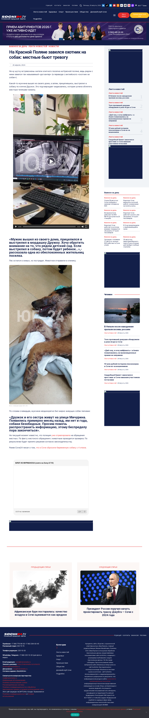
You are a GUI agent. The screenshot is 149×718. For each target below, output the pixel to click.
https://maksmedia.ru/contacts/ (28, 664)
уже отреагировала (60, 435)
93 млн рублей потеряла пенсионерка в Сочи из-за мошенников (119, 130)
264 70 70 (20, 646)
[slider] (49, 226)
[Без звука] (83, 227)
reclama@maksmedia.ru (11, 666)
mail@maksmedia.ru (10, 678)
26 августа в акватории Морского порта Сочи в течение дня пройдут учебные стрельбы (131, 243)
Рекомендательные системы (13, 685)
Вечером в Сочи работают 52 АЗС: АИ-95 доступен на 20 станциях (112, 215)
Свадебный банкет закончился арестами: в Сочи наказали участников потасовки (121, 142)
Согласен (75, 715)
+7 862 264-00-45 (32, 644)
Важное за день (18, 46)
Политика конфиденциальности (14, 694)
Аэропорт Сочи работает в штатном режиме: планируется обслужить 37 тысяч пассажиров (112, 228)
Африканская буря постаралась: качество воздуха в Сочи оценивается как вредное (40, 613)
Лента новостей (37, 46)
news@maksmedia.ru (23, 662)
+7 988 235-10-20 (26, 655)
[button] (80, 5)
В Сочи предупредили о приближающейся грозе (131, 227)
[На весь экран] (86, 227)
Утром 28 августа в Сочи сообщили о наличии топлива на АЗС (111, 203)
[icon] (103, 5)
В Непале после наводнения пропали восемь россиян (120, 97)
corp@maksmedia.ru (20, 669)
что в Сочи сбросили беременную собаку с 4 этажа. (61, 447)
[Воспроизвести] (16, 227)
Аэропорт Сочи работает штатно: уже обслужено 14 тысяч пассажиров (131, 215)
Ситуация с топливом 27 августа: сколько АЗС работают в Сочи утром (112, 242)
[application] (51, 161)
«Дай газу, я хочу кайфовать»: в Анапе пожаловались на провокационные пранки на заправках (121, 118)
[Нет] (146, 712)
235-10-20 (22, 650)
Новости (54, 46)
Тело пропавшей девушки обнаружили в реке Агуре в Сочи (122, 106)
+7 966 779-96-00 (18, 644)
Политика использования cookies (15, 682)
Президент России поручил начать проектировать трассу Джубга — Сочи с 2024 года (108, 612)
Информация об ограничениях (14, 680)
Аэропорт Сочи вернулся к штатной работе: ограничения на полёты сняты (130, 203)
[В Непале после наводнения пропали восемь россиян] (122, 310)
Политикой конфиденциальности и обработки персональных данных (101, 709)
